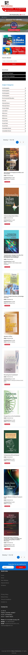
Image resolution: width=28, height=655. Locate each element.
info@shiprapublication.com (13, 10)
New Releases (4, 580)
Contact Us (4, 602)
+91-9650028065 (20, 8)
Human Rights (5, 108)
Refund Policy (4, 597)
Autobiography (5, 88)
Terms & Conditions (6, 599)
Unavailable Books (6, 128)
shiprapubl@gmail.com (7, 625)
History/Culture (6, 103)
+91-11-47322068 (8, 8)
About (2, 577)
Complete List (6, 79)
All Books (3, 585)
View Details (7, 181)
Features (14, 27)
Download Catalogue (8, 73)
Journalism (4, 110)
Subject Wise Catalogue (9, 76)
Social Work (5, 120)
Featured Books (5, 583)
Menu (5, 17)
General (4, 100)
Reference (4, 113)
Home (2, 575)
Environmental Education (8, 98)
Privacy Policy (4, 594)
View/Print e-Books (14, 30)
